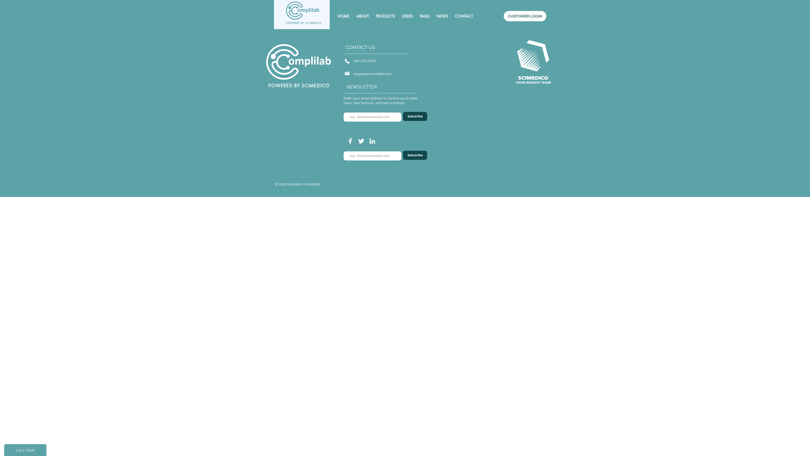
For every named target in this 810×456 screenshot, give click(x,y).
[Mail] (347, 73)
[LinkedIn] (372, 141)
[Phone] (347, 61)
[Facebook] (350, 141)
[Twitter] (361, 141)
